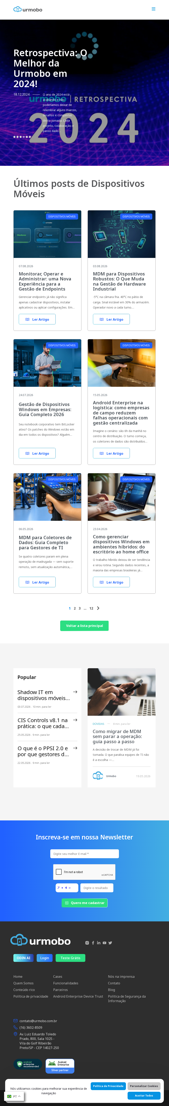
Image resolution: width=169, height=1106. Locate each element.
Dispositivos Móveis (62, 216)
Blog (111, 989)
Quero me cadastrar (87, 903)
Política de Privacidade (108, 1086)
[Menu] (153, 9)
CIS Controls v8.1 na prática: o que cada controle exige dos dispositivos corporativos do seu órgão (43, 723)
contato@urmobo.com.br (38, 1021)
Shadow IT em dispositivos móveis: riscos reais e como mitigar (42, 695)
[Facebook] (93, 943)
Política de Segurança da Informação (127, 998)
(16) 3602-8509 (31, 1027)
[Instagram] (87, 943)
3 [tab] (21, 145)
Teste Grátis (70, 958)
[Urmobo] (27, 9)
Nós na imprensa (121, 976)
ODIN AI (23, 958)
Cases (57, 976)
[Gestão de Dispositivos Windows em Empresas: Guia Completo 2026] (47, 366)
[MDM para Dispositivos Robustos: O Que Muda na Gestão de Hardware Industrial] (121, 237)
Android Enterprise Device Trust (78, 996)
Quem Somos (23, 983)
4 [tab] (24, 145)
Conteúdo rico (24, 989)
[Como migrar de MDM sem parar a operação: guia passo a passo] (122, 692)
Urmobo (111, 776)
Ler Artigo (40, 319)
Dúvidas (98, 724)
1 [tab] (14, 145)
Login (44, 958)
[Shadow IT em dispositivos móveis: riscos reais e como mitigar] (75, 692)
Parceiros (60, 989)
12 (91, 608)
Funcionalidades (65, 983)
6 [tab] (30, 145)
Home (17, 976)
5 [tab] (27, 145)
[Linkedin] (99, 943)
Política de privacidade (30, 996)
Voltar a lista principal (84, 625)
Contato (114, 983)
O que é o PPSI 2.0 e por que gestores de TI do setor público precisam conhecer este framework (43, 751)
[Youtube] (104, 943)
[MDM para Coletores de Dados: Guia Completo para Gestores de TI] (47, 500)
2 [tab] (17, 145)
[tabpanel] (84, 93)
